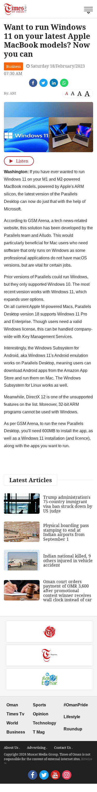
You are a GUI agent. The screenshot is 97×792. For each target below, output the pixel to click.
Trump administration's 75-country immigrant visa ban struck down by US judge (67, 504)
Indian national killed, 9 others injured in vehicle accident (68, 560)
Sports (39, 705)
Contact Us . (63, 747)
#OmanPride (76, 705)
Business (13, 66)
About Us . (12, 747)
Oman (12, 705)
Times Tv (15, 714)
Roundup (73, 729)
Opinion (40, 714)
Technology (44, 723)
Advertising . (37, 747)
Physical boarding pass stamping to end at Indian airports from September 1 (66, 532)
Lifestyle (72, 717)
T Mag (39, 732)
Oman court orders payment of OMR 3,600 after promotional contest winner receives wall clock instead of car (67, 591)
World (12, 723)
